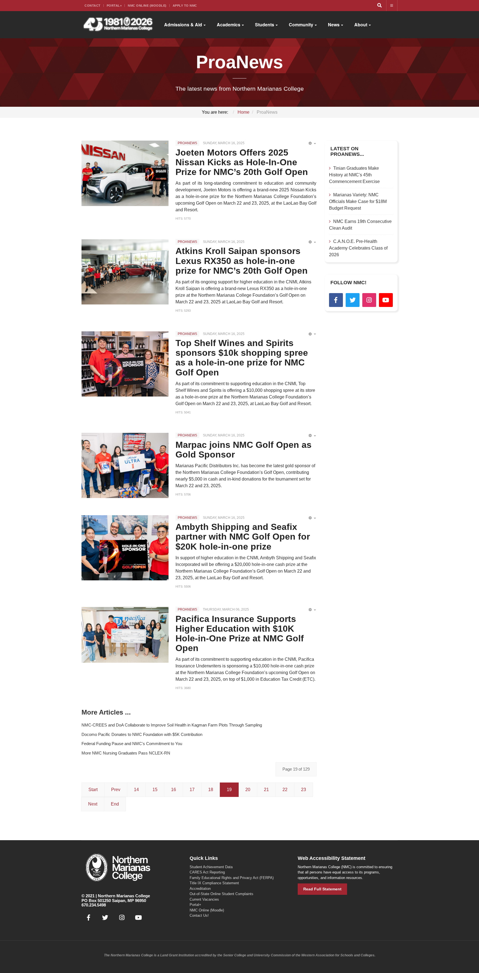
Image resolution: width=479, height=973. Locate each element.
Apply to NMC (185, 5)
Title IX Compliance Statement (214, 883)
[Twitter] (353, 300)
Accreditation (200, 888)
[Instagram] (369, 300)
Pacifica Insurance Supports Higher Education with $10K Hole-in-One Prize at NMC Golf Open (239, 633)
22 (284, 789)
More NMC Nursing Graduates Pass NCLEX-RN (125, 753)
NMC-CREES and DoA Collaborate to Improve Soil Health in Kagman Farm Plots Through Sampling (171, 725)
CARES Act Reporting (207, 872)
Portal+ (114, 5)
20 (247, 789)
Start (93, 789)
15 (154, 789)
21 (266, 789)
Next (92, 804)
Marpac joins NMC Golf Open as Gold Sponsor (243, 449)
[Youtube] (386, 300)
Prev (115, 789)
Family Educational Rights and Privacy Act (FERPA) (232, 878)
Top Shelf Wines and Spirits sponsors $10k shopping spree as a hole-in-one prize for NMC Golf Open (241, 357)
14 (136, 789)
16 (173, 789)
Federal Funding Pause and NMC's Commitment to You (131, 743)
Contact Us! (199, 915)
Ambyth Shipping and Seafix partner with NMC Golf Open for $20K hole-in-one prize (242, 536)
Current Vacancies (204, 899)
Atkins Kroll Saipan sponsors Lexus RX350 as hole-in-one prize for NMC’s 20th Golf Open (241, 260)
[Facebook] (336, 300)
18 (210, 789)
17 (192, 789)
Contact (93, 5)
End (115, 804)
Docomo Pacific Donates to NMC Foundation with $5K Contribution (141, 734)
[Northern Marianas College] (117, 24)
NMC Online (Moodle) (147, 5)
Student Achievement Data (211, 867)
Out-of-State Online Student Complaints (221, 894)
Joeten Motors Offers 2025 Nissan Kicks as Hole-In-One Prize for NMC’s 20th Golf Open (241, 162)
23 (303, 789)
